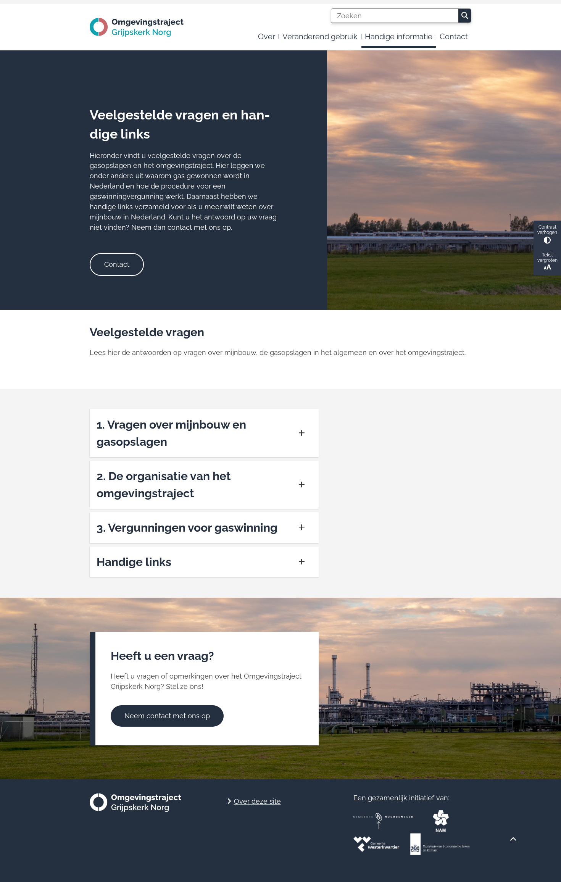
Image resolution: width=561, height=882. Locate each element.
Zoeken (464, 16)
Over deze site (257, 801)
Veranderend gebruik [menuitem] (320, 36)
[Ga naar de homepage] (137, 27)
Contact (116, 264)
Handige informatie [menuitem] (398, 36)
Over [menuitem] (266, 36)
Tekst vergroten (547, 257)
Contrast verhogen (547, 229)
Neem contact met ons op (167, 716)
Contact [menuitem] (454, 36)
